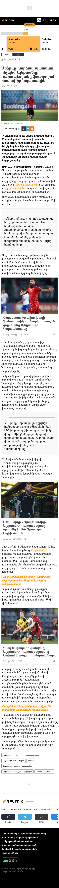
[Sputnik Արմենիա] (8, 21)
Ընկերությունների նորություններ (17, 841)
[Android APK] (10, 861)
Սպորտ (18, 755)
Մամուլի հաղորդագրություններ (22, 837)
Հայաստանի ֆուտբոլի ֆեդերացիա (17, 766)
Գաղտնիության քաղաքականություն (19, 845)
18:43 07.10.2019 (9, 86)
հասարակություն (32, 755)
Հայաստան (7, 755)
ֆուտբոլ (31, 760)
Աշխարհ (27, 809)
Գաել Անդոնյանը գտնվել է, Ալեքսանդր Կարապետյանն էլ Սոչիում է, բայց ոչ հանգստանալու (29, 651)
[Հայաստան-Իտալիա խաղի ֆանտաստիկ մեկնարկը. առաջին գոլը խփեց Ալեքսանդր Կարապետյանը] (29, 296)
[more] (54, 334)
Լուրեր (11, 42)
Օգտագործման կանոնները (33, 833)
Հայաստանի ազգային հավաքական (17, 771)
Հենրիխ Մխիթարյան (44, 771)
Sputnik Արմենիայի (26, 184)
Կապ (3, 837)
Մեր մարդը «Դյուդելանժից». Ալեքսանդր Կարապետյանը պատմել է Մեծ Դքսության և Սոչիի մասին (25, 527)
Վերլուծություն (42, 809)
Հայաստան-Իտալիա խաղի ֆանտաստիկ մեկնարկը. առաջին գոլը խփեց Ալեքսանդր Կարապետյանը (29, 323)
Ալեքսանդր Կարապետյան (13, 760)
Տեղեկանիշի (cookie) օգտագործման (19, 849)
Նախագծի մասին (10, 833)
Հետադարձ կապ (9, 852)
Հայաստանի (17, 188)
